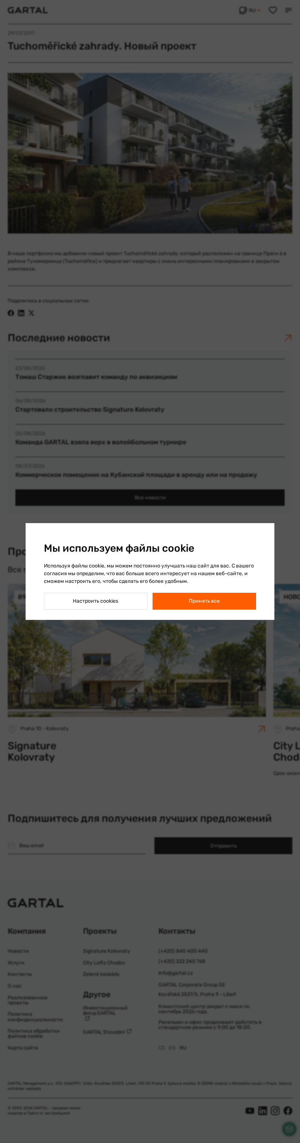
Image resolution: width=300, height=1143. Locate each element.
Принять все (204, 601)
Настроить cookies (95, 601)
